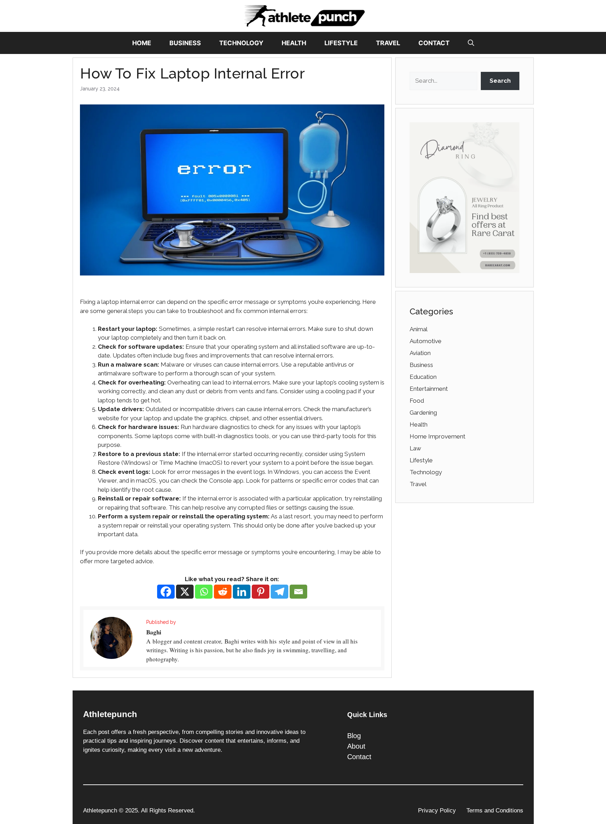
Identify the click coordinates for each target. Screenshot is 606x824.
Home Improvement (437, 436)
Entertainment (429, 388)
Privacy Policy (437, 810)
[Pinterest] (260, 592)
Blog (354, 736)
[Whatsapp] (204, 592)
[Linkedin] (241, 592)
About (356, 746)
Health (294, 43)
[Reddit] (222, 592)
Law (415, 448)
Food (417, 400)
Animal (418, 329)
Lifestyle (341, 43)
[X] (185, 592)
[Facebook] (166, 592)
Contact (434, 43)
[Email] (298, 592)
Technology (241, 43)
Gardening (423, 412)
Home (141, 43)
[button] (471, 43)
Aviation (420, 352)
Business (185, 43)
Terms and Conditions (494, 810)
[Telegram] (279, 592)
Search (500, 80)
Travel (388, 43)
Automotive (426, 341)
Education (423, 376)
